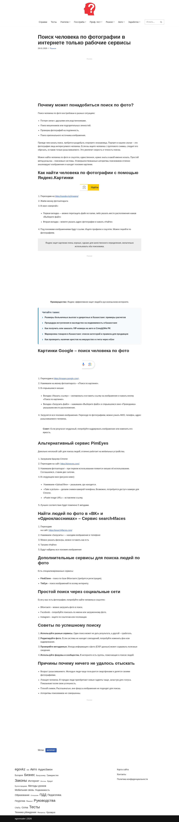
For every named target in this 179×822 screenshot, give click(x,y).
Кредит (50, 781)
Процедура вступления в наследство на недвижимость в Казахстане (81, 323)
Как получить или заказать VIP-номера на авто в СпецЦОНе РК (77, 328)
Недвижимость (42, 790)
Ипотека (43, 781)
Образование (22, 795)
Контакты (121, 774)
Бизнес (29, 775)
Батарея (19, 775)
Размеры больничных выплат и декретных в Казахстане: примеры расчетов (85, 317)
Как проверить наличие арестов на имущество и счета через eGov (79, 339)
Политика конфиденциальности (132, 779)
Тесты (54, 22)
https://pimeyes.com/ (69, 464)
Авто (33, 769)
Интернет (51, 750)
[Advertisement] (89, 81)
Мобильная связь (24, 790)
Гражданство (52, 775)
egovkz (20, 769)
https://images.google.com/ (66, 378)
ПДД (43, 795)
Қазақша (51, 812)
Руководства (44, 800)
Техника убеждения (25, 812)
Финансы (41, 812)
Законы (21, 780)
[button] (69, 21)
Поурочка (20, 801)
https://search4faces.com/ (60, 530)
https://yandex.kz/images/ (66, 196)
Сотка (25, 807)
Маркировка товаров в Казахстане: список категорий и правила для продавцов (86, 334)
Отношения (34, 795)
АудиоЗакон (45, 769)
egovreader (20, 819)
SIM (28, 770)
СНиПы (17, 808)
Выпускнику (41, 775)
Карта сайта (123, 769)
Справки (43, 22)
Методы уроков (37, 785)
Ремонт (29, 801)
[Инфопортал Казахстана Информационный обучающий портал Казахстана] (89, 8)
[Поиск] (161, 22)
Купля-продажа (21, 786)
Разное (53, 48)
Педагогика (54, 795)
